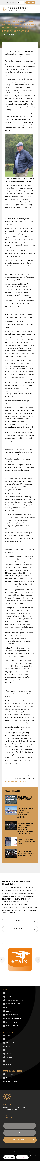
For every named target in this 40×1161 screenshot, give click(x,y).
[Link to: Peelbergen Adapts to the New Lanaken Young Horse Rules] (11, 853)
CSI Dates (9, 996)
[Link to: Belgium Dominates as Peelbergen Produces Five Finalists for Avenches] (11, 810)
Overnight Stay (11, 1057)
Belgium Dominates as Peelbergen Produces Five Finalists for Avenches (25, 813)
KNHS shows (10, 1011)
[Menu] (35, 9)
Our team (9, 1035)
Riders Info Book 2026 (13, 1015)
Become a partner (12, 1081)
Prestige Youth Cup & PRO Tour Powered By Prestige (26, 842)
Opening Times (8, 1117)
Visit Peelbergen (11, 1043)
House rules (10, 1061)
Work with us (11, 1039)
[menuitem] (7, 2)
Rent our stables (12, 1026)
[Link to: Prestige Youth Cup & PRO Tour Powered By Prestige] (11, 841)
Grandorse (10, 1053)
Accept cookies (9, 1157)
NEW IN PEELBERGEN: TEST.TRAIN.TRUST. (25, 798)
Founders (9, 1074)
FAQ (7, 1050)
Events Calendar (12, 993)
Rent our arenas (11, 1022)
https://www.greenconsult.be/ (16, 781)
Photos (8, 1064)
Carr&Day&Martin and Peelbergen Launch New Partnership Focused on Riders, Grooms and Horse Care (26, 828)
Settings (33, 1157)
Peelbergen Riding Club (14, 1004)
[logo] (16, 9)
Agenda (20, 2)
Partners (9, 1078)
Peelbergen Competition (14, 1000)
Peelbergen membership (14, 1018)
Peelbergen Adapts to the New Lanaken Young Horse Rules (25, 853)
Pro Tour (9, 1007)
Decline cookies (22, 1157)
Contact (8, 2)
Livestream (30, 2)
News (14, 2)
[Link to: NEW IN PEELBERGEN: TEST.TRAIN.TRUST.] (11, 799)
